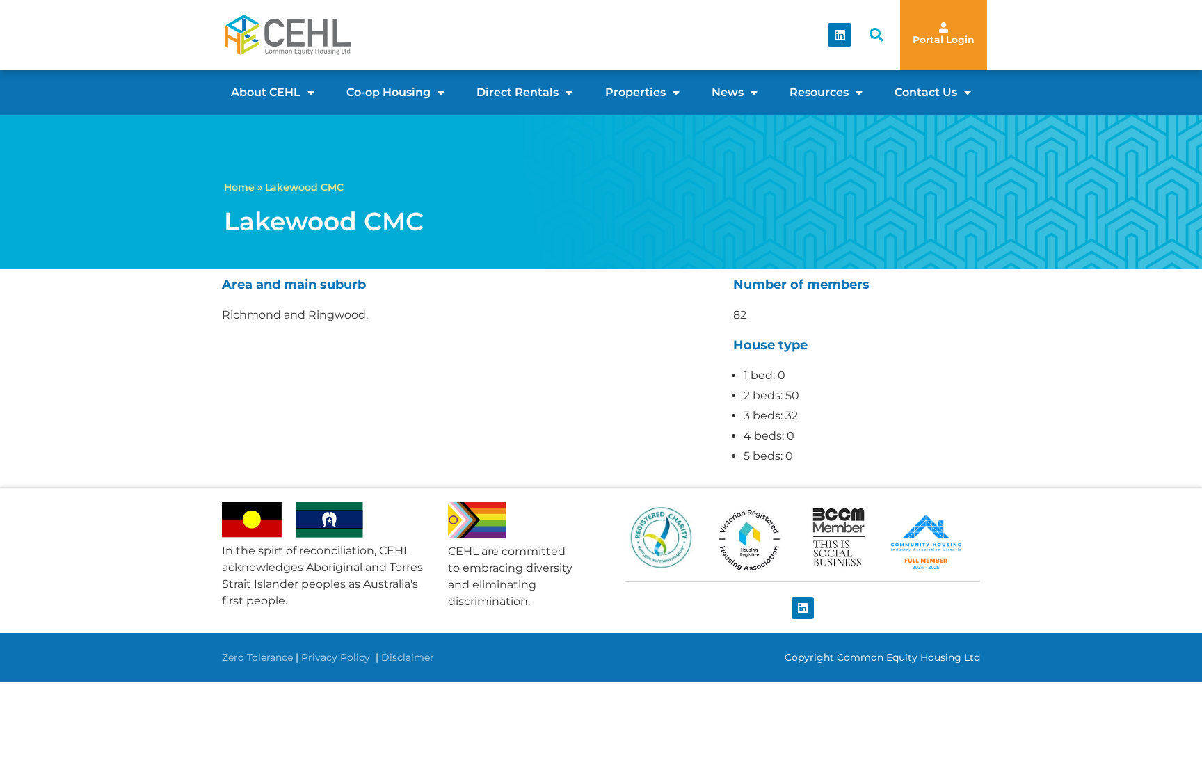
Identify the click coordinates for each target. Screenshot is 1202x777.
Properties (635, 92)
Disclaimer (407, 657)
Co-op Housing (388, 92)
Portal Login (944, 39)
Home (239, 187)
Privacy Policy (337, 657)
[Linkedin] (839, 35)
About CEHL (265, 92)
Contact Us (926, 92)
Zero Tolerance (257, 657)
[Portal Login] (943, 27)
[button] (876, 35)
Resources (819, 92)
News (728, 92)
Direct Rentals (517, 92)
